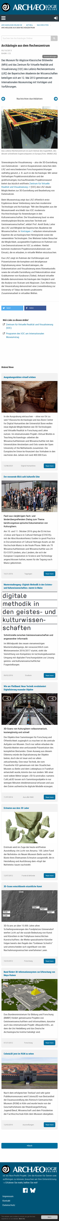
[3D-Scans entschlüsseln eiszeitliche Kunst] (29, 905)
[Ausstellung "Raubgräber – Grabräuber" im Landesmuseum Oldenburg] (3, 99)
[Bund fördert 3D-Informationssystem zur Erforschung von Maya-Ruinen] (29, 994)
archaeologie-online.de (11, 25)
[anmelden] (56, 18)
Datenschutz (8, 1205)
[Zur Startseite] (29, 7)
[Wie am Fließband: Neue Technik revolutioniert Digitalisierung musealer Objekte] (29, 708)
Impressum (7, 1196)
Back (30, 1145)
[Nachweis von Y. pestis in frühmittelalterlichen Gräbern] (56, 99)
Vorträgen (25, 231)
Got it (49, 1217)
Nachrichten (43, 25)
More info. (22, 1219)
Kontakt (6, 1200)
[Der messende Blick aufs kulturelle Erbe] (29, 496)
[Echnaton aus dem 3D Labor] (29, 827)
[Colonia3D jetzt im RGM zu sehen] (29, 1072)
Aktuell (29, 25)
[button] (12, 308)
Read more (50, 466)
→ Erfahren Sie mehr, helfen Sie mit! (20, 1182)
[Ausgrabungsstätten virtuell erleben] (29, 396)
